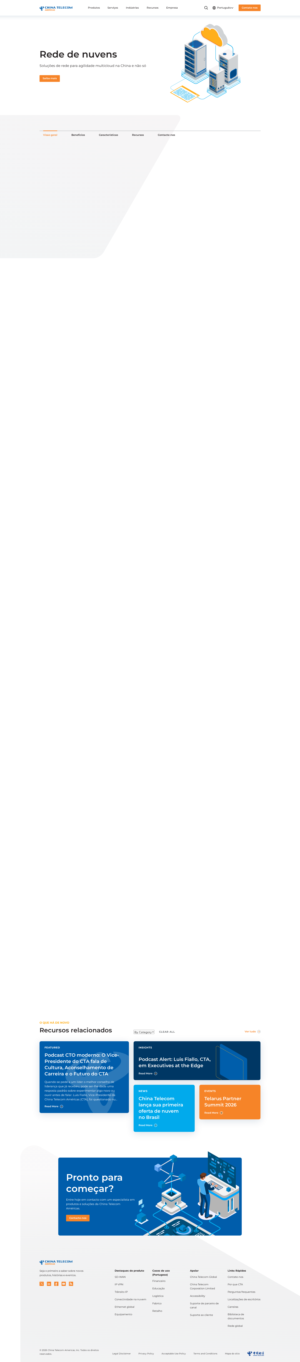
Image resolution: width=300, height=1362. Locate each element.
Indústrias (132, 7)
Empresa (172, 7)
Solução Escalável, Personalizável (69, 452)
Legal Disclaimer (121, 1353)
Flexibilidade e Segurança (63, 469)
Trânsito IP (121, 1291)
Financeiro (158, 1281)
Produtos (94, 7)
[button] (42, 1284)
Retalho (157, 1310)
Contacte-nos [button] (77, 1218)
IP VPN (119, 1284)
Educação (158, 1288)
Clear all (167, 1031)
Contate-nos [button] (250, 7)
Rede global (235, 1325)
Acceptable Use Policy (174, 1353)
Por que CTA (235, 1284)
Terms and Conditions (205, 1353)
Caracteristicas (108, 134)
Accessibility (197, 1295)
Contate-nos (235, 1276)
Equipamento (123, 1314)
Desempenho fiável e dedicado (71, 443)
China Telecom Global (203, 1276)
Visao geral (50, 134)
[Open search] (206, 8)
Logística (157, 1295)
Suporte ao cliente (201, 1315)
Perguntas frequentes (241, 1291)
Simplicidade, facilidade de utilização (73, 461)
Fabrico (157, 1303)
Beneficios (78, 134)
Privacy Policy (146, 1353)
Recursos (152, 7)
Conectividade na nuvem (130, 1299)
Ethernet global (124, 1306)
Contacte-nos (166, 134)
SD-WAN (120, 1276)
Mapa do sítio (232, 1353)
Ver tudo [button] (250, 1031)
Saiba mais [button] (50, 78)
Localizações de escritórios (244, 1299)
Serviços (113, 7)
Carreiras (233, 1306)
